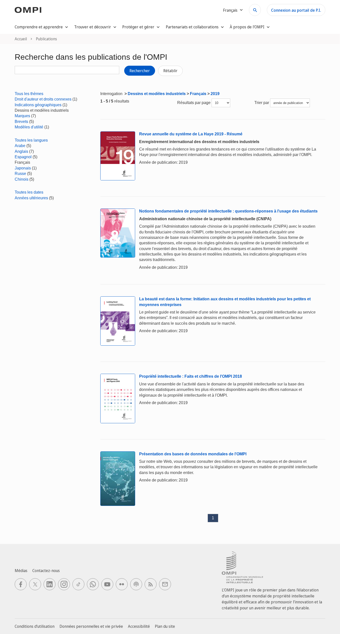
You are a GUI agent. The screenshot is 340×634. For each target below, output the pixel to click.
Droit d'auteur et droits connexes (43, 99)
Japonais (23, 168)
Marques (22, 116)
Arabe (20, 146)
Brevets (21, 121)
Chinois (21, 179)
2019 (215, 94)
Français (198, 94)
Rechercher (139, 70)
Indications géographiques (38, 105)
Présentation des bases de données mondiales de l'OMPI (192, 454)
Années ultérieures (31, 198)
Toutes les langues (31, 140)
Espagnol (23, 157)
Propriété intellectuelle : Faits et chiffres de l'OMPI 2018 (190, 376)
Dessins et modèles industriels (157, 94)
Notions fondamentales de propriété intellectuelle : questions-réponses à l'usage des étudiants (228, 211)
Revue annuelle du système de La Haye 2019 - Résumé (190, 134)
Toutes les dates (29, 192)
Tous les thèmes (29, 94)
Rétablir (170, 70)
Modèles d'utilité (29, 127)
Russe (20, 173)
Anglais (21, 151)
